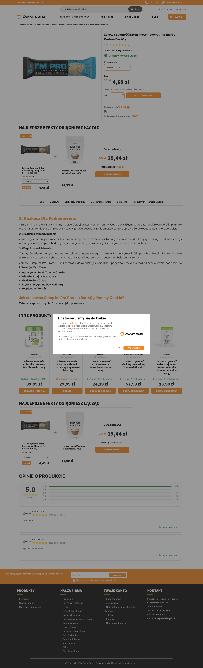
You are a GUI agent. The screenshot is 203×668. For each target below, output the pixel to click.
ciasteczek (73, 323)
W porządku (134, 348)
